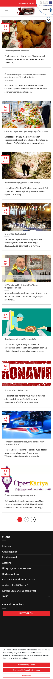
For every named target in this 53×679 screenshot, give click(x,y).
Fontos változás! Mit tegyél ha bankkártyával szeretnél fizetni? (25, 442)
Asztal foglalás (9, 551)
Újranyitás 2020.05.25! (15, 234)
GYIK (5, 596)
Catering (6, 562)
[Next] (33, 519)
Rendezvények (9, 557)
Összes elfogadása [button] (26, 664)
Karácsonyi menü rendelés (16, 50)
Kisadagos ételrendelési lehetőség (20, 339)
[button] (6, 11)
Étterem (6, 545)
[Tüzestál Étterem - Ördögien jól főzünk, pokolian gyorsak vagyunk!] (26, 11)
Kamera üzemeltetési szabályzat (19, 590)
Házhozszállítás (10, 573)
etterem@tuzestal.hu (27, 3)
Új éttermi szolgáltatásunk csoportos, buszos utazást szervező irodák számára (25, 75)
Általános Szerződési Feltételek (18, 579)
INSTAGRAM (26, 613)
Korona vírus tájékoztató (16, 390)
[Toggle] (49, 596)
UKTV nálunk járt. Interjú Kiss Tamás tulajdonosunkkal (21, 286)
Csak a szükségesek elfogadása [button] (26, 670)
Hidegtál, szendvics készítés (16, 568)
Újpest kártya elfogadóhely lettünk (20, 495)
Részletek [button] (26, 676)
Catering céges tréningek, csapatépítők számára (26, 131)
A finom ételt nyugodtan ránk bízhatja (22, 182)
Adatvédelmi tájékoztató (15, 585)
